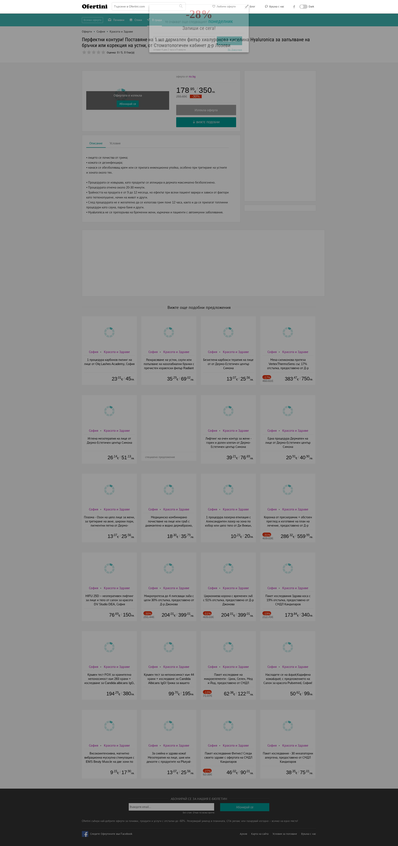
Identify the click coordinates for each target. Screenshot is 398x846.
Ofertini (95, 6)
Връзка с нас (276, 6)
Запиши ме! (229, 56)
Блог (252, 6)
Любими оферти (226, 6)
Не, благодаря (235, 65)
